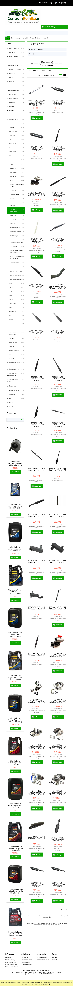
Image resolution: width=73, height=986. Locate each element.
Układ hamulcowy (15, 275)
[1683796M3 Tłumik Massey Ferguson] (36, 457)
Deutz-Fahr (12, 144)
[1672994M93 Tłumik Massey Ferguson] (36, 319)
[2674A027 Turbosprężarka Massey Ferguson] (57, 642)
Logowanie (24, 957)
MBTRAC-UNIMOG (14, 350)
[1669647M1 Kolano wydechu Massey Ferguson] (57, 273)
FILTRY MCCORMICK (12, 98)
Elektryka (13, 168)
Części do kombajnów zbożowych (13, 364)
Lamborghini (13, 303)
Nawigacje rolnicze (13, 390)
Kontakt (54, 957)
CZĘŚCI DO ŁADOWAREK (13, 369)
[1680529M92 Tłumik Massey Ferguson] (36, 411)
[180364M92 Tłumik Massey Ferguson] (36, 642)
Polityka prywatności (11, 967)
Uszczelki (13, 191)
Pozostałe (13, 199)
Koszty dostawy (10, 960)
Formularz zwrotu (41, 957)
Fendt (10, 283)
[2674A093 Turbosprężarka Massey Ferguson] (36, 688)
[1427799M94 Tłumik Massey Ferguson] (57, 135)
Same (10, 295)
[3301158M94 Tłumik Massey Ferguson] (36, 871)
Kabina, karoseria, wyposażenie (15, 258)
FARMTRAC (12, 346)
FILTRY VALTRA (11, 115)
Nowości (10, 402)
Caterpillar (12, 328)
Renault (11, 127)
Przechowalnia (25, 962)
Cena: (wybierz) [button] (34, 54)
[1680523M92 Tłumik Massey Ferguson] (57, 365)
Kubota (11, 287)
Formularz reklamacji (42, 960)
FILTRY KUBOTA (11, 73)
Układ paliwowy (15, 267)
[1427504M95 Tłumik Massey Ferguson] (57, 89)
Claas (10, 139)
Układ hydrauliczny (16, 271)
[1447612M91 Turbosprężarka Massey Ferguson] (36, 181)
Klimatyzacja (14, 172)
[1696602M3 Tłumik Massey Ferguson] (57, 595)
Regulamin (8, 957)
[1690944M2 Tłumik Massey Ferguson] (36, 503)
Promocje (10, 407)
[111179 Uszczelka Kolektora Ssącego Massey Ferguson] (36, 89)
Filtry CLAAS (10, 61)
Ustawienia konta (26, 964)
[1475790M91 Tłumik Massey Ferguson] (57, 181)
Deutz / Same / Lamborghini (13, 333)
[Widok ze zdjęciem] (60, 75)
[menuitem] (15, 38)
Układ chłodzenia (15, 263)
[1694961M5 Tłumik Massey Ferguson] (36, 549)
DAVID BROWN (13, 342)
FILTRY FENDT (11, 86)
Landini (11, 299)
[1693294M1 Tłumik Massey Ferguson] (57, 503)
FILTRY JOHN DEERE (12, 57)
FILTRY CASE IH (11, 52)
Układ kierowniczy (16, 279)
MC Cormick (12, 152)
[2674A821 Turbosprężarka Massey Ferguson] (57, 779)
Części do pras (11, 386)
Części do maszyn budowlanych (12, 374)
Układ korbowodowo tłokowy (17, 204)
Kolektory (13, 215)
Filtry (12, 164)
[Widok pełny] (64, 75)
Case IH (11, 123)
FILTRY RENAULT (11, 102)
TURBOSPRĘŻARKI (15, 228)
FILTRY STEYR (10, 111)
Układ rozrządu (15, 195)
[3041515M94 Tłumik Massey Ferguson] (57, 826)
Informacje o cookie (11, 964)
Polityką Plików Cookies (41, 982)
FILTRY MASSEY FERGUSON (14, 69)
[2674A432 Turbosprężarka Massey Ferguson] (36, 779)
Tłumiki (12, 223)
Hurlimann (12, 311)
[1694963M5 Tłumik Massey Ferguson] (57, 549)
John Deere (12, 135)
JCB (10, 316)
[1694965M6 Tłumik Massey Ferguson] (36, 595)
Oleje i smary (11, 394)
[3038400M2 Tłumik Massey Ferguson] (36, 825)
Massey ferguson (14, 160)
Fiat (10, 147)
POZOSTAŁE (12, 358)
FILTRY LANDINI (11, 94)
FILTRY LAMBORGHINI (13, 90)
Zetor (10, 324)
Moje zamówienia (26, 960)
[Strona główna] (23, 15)
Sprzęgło (13, 176)
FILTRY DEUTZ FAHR (12, 65)
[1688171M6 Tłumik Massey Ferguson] (57, 457)
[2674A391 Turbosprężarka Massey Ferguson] (36, 733)
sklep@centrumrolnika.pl (29, 974)
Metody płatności (10, 962)
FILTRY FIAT (10, 77)
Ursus (10, 156)
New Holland (13, 131)
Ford (10, 307)
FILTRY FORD (10, 82)
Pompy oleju (14, 236)
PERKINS (11, 354)
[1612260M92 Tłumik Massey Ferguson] (57, 227)
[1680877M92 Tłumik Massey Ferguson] (57, 411)
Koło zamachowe (15, 232)
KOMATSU (11, 338)
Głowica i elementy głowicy (16, 185)
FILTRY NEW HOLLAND (13, 48)
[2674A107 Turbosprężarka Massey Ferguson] (57, 688)
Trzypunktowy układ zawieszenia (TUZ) (16, 251)
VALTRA (11, 320)
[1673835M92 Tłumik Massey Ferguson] (36, 365)
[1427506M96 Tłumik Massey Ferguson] (36, 135)
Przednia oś (13, 246)
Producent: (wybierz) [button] (36, 49)
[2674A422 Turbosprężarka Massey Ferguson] (57, 733)
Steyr (10, 291)
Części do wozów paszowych (12, 381)
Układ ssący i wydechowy (14, 210)
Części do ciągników (13, 119)
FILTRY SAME (10, 107)
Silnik (12, 180)
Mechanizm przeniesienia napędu (16, 241)
